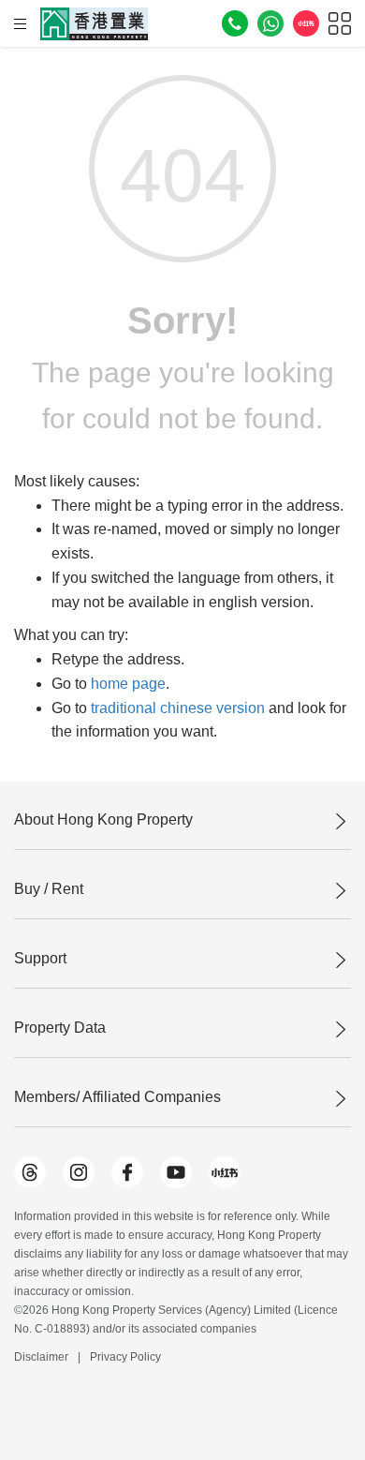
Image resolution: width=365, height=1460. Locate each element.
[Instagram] (79, 1172)
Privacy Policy (125, 1356)
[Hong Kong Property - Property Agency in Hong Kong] (94, 23)
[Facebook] (127, 1172)
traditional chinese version (178, 708)
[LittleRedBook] (225, 1172)
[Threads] (30, 1172)
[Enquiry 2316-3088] (235, 23)
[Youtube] (176, 1172)
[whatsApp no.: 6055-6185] (270, 23)
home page (128, 684)
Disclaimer (41, 1356)
